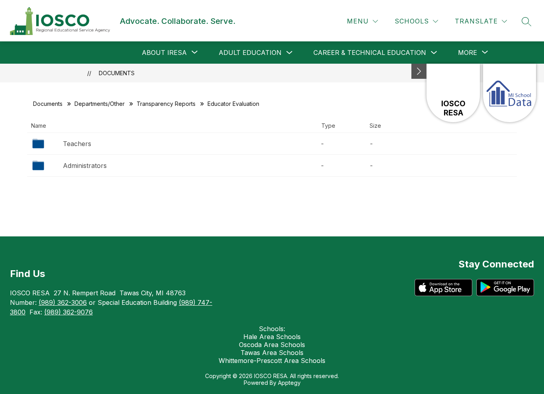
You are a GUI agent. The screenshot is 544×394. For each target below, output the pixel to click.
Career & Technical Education (369, 53)
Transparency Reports (166, 103)
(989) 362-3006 (63, 302)
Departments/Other (99, 103)
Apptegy (289, 382)
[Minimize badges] (419, 71)
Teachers (77, 144)
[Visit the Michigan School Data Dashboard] (509, 93)
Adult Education (250, 53)
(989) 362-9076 (68, 312)
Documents (117, 73)
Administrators (85, 166)
